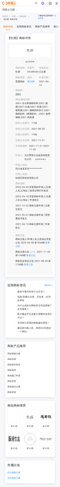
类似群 (18, 90)
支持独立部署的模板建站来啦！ (33, 322)
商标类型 (20, 77)
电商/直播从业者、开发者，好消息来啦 (33, 298)
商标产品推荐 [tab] (42, 26)
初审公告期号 (22, 123)
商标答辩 (11, 370)
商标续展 (11, 359)
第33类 (31, 81)
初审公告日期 (22, 128)
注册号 (30, 67)
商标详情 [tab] (8, 26)
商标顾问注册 (13, 386)
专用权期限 (21, 146)
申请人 (18, 155)
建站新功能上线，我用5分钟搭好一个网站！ (34, 330)
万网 (14, 16)
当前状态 (43, 67)
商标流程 (20, 183)
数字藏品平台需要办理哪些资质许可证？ (34, 316)
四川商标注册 (13, 472)
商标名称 (20, 67)
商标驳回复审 (13, 364)
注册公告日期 (22, 140)
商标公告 (20, 235)
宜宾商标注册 (13, 478)
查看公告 (30, 255)
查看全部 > (48, 285)
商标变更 (11, 381)
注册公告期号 (22, 134)
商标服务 (23, 16)
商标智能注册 (13, 353)
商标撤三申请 (13, 375)
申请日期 (43, 77)
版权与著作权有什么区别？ (31, 291)
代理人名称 (21, 174)
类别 (29, 77)
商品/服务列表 (22, 99)
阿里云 (5, 16)
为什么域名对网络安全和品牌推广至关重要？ (34, 307)
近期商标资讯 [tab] (24, 26)
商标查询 (11, 392)
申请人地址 (21, 165)
